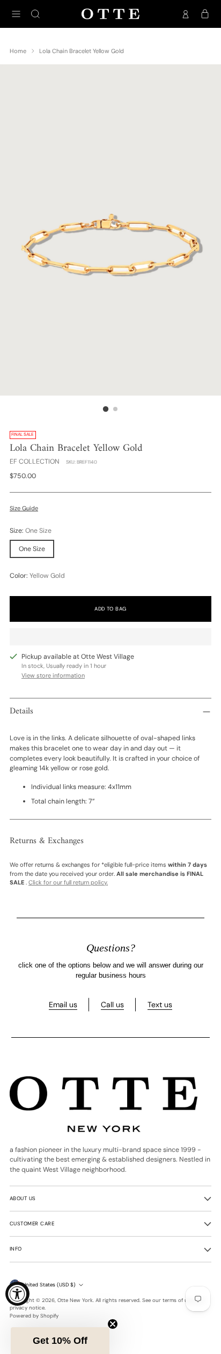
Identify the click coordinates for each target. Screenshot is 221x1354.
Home (18, 51)
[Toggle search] (35, 14)
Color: (37, 575)
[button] (60, 1340)
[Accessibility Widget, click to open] (17, 1294)
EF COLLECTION (35, 461)
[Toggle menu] (16, 14)
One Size (32, 549)
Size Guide (24, 508)
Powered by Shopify (34, 1315)
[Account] (185, 14)
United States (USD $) (49, 1284)
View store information (53, 675)
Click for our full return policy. (68, 882)
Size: (30, 530)
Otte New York (75, 1300)
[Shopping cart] (205, 14)
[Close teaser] (112, 1324)
